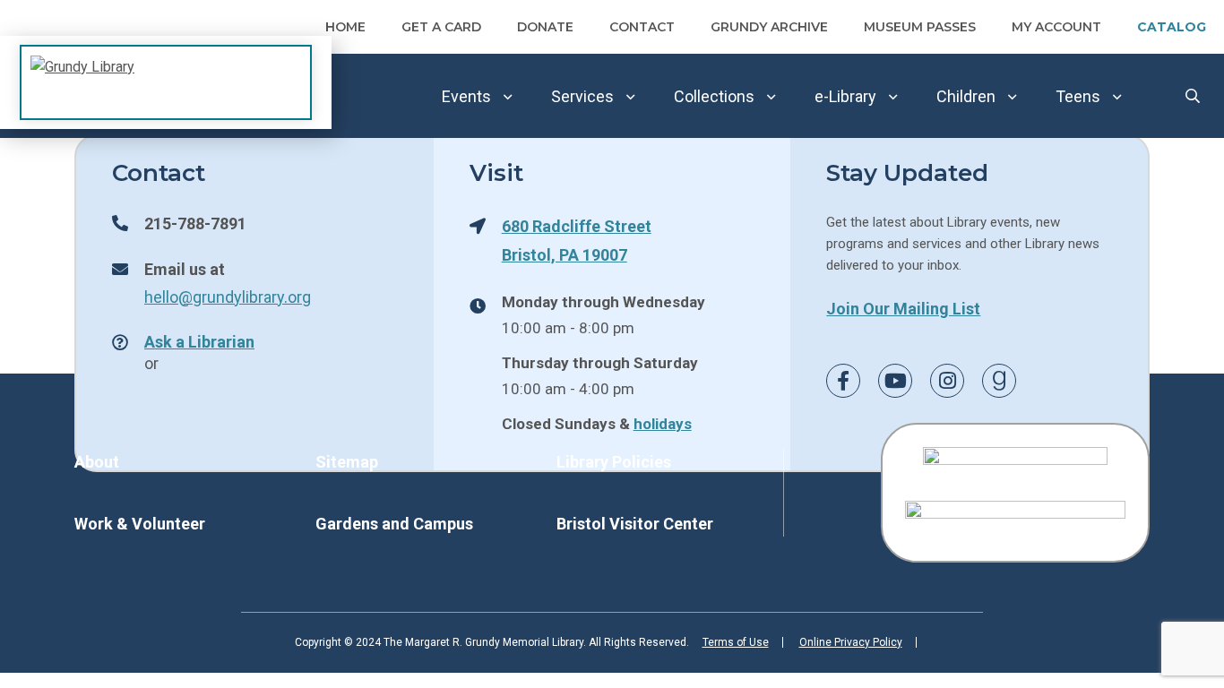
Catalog (1171, 27)
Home (345, 27)
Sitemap (346, 461)
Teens (1078, 96)
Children (966, 96)
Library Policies (613, 461)
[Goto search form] (1192, 96)
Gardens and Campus (394, 523)
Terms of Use (736, 642)
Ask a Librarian (199, 341)
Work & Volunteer (139, 523)
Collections (714, 96)
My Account (1056, 27)
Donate (545, 27)
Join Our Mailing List (903, 308)
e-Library (845, 96)
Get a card (441, 27)
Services (582, 96)
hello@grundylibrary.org (227, 296)
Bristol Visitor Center (634, 523)
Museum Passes (920, 27)
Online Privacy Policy (850, 642)
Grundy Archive (769, 27)
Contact (642, 27)
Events (466, 96)
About (96, 461)
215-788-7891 (195, 223)
